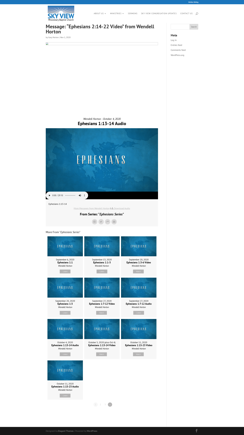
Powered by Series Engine (147, 412)
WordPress (92, 430)
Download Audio (122, 208)
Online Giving (193, 2)
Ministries (115, 13)
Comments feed (178, 50)
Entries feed (176, 45)
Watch (138, 271)
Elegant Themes (66, 430)
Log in (174, 40)
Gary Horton (53, 37)
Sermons (132, 13)
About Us (99, 13)
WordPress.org (177, 55)
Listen (65, 271)
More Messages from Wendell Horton (92, 208)
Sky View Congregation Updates (159, 13)
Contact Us (186, 13)
